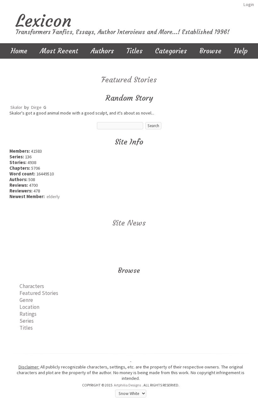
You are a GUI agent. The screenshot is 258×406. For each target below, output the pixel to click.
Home (19, 51)
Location (29, 306)
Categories (171, 51)
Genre (26, 300)
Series (27, 320)
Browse (210, 51)
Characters (32, 286)
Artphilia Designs (127, 385)
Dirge (36, 107)
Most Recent (59, 51)
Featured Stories (129, 80)
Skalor (16, 107)
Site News (129, 223)
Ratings (28, 313)
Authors (102, 51)
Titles (134, 51)
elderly (53, 196)
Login (248, 4)
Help (241, 51)
